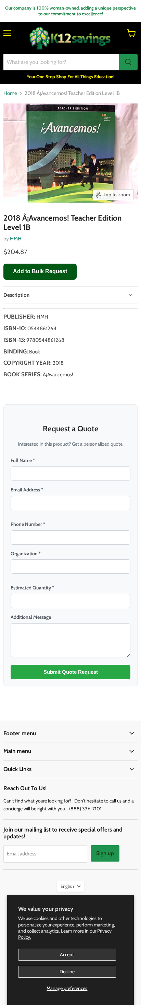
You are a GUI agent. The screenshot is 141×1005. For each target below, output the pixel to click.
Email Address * (27, 490)
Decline (67, 971)
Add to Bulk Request (40, 271)
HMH (16, 239)
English (67, 886)
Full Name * (23, 460)
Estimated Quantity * (32, 588)
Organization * (26, 553)
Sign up (105, 853)
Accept (67, 954)
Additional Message (31, 617)
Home (10, 93)
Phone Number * (28, 524)
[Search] (128, 62)
